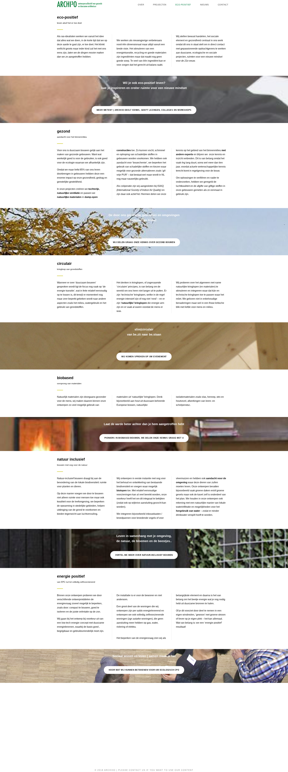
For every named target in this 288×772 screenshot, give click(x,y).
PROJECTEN (159, 4)
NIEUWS (204, 4)
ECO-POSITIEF (183, 4)
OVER (141, 4)
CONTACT (223, 4)
